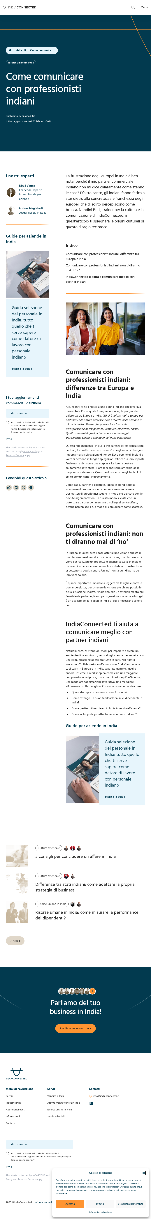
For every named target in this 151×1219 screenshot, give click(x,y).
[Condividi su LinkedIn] (16, 488)
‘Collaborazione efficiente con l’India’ (102, 664)
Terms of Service (15, 455)
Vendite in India (55, 1096)
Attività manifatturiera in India (63, 1103)
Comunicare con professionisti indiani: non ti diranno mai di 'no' (103, 268)
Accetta (70, 1204)
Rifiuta (100, 1204)
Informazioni (13, 1117)
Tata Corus (81, 411)
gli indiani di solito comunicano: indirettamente (103, 474)
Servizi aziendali (55, 1117)
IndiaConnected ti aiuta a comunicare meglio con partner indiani (100, 279)
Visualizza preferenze (130, 1204)
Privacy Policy (31, 452)
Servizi (9, 1096)
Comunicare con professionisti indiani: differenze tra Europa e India (102, 257)
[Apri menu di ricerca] (133, 7)
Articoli (21, 50)
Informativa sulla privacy (100, 1212)
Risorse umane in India (59, 1110)
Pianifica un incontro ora (75, 1028)
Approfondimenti (15, 1110)
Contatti (10, 1123)
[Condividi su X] (24, 488)
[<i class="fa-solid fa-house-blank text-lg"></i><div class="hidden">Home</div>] (10, 50)
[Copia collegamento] (9, 488)
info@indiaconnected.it (106, 1096)
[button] (143, 1173)
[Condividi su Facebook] (31, 488)
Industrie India (14, 1103)
